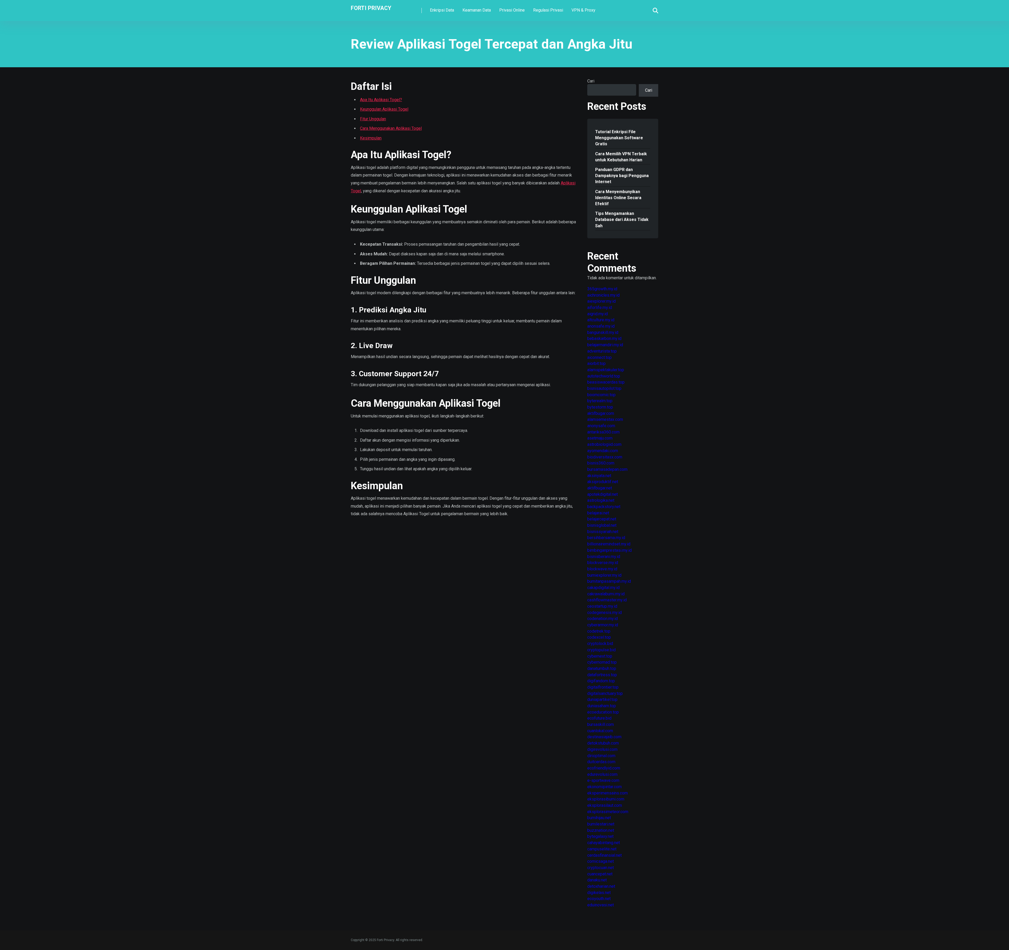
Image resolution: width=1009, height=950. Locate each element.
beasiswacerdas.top (606, 382)
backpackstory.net (603, 506)
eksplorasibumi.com (605, 799)
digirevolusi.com (602, 749)
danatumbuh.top (601, 668)
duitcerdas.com (601, 761)
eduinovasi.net (600, 904)
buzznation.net (600, 830)
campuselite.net (601, 848)
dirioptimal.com (601, 755)
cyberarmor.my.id (602, 624)
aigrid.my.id (597, 313)
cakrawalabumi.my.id (606, 593)
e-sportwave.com (603, 780)
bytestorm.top (600, 407)
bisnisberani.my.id (603, 556)
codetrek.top (598, 631)
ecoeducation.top (603, 712)
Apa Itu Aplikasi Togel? (381, 99)
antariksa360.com (603, 432)
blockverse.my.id (602, 562)
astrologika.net (600, 500)
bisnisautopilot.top (604, 388)
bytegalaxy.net (600, 836)
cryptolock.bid (600, 643)
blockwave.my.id (602, 568)
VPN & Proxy (583, 10)
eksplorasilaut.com (604, 805)
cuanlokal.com (600, 730)
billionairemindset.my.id (608, 543)
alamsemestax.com (605, 419)
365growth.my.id (602, 288)
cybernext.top (599, 656)
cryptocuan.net (600, 867)
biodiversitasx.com (604, 457)
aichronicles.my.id (603, 295)
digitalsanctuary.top (605, 693)
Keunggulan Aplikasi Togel (384, 109)
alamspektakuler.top (605, 369)
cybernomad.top (602, 662)
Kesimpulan (371, 138)
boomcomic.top (601, 394)
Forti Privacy (371, 8)
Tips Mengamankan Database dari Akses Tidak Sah (621, 219)
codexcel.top (599, 637)
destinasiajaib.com (604, 736)
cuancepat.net (599, 873)
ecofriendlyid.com (603, 768)
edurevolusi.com (602, 774)
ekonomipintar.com (604, 786)
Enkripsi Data (442, 10)
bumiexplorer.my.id (604, 575)
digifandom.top (601, 680)
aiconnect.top (599, 357)
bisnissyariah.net (602, 531)
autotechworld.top (603, 376)
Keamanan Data (476, 10)
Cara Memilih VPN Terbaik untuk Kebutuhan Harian (621, 156)
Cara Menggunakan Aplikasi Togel (391, 128)
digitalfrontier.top (603, 687)
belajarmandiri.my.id (605, 344)
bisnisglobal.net (601, 525)
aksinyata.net (599, 475)
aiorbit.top (596, 363)
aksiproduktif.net (602, 481)
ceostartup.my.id (602, 606)
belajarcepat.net (601, 519)
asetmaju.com (599, 438)
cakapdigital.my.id (603, 587)
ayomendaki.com (602, 450)
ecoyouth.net (599, 898)
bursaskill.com (600, 724)
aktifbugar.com (600, 413)
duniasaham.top (601, 705)
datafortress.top (602, 674)
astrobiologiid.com (604, 444)
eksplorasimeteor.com (607, 811)
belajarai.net (598, 512)
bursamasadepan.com (607, 469)
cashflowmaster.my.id (607, 599)
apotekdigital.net (602, 494)
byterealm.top (599, 400)
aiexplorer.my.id (601, 301)
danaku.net (597, 879)
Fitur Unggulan (373, 118)
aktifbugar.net (599, 488)
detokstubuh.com (603, 743)
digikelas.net (599, 892)
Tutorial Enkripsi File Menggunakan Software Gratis (619, 137)
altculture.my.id (600, 319)
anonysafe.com (601, 425)
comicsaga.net (600, 861)
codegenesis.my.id (604, 612)
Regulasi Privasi (548, 10)
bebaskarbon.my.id (604, 338)
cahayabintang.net (603, 842)
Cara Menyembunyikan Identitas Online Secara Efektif (618, 197)
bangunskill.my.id (602, 332)
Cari (590, 81)
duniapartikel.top (602, 699)
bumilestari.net (600, 824)
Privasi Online (512, 10)
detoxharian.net (601, 886)
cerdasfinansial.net (604, 855)
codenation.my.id (602, 618)
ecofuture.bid (599, 718)
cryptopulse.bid (601, 649)
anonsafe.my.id (601, 326)
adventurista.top (602, 351)
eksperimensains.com (607, 793)
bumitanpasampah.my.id (609, 581)
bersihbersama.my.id (606, 537)
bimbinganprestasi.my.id (609, 550)
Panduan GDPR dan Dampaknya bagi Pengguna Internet (622, 175)
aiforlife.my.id (599, 307)
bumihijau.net (599, 817)
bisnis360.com (600, 463)
